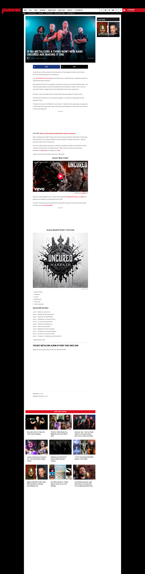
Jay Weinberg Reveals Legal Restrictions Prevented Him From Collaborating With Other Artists (84, 484)
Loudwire (83, 193)
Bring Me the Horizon (72, 197)
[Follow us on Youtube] (113, 10)
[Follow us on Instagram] (109, 10)
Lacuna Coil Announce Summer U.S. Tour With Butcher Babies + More (36, 459)
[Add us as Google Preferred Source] (105, 10)
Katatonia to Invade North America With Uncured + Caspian (58, 459)
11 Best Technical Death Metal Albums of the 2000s (84, 458)
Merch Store (61, 10)
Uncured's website (48, 205)
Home (24, 13)
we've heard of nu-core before (44, 78)
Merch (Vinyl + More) (60, 13)
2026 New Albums (32, 13)
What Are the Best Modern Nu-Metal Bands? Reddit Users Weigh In (58, 133)
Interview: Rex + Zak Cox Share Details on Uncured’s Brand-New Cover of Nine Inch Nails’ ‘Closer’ (84, 434)
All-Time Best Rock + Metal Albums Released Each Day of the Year (108, 34)
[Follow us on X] (120, 10)
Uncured (41, 393)
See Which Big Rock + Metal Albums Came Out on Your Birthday (59, 484)
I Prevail (81, 197)
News (25, 10)
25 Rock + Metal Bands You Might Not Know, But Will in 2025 (59, 434)
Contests (69, 10)
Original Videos (52, 10)
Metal (40, 396)
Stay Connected (71, 13)
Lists (30, 10)
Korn (59, 150)
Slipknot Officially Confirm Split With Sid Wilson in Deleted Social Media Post (36, 484)
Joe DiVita (32, 58)
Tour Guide (40, 13)
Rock (46, 396)
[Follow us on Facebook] (117, 10)
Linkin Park (44, 150)
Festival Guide (49, 13)
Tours (35, 10)
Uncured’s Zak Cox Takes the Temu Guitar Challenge (36, 433)
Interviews (42, 10)
